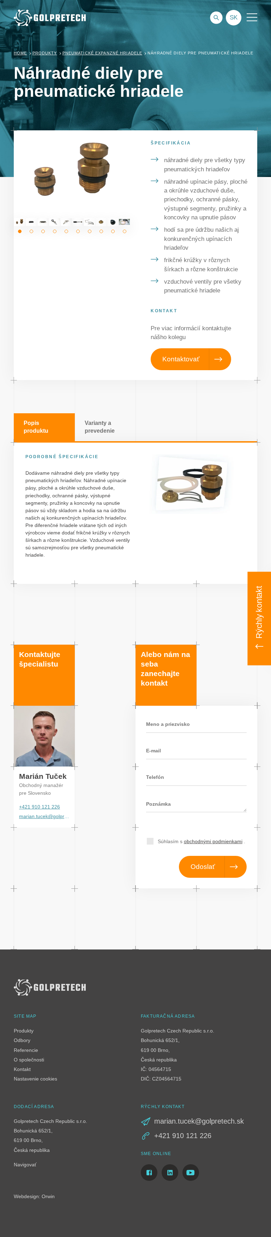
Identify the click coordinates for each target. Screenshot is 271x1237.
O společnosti (29, 1060)
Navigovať (25, 1164)
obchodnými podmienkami (213, 841)
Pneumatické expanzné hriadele (102, 53)
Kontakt (22, 1069)
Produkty (44, 53)
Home (20, 53)
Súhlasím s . (201, 841)
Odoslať (203, 866)
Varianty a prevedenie (100, 427)
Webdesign (26, 1196)
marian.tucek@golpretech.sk (44, 816)
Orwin (48, 1196)
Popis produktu (36, 427)
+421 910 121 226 (39, 807)
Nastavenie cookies (35, 1079)
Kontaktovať (180, 359)
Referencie (26, 1050)
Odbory (22, 1040)
